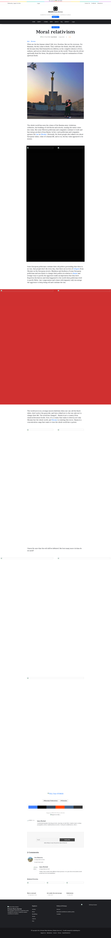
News (51, 21)
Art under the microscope (54, 893)
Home (33, 21)
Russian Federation (51, 800)
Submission (49, 932)
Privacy (58, 909)
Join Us (56, 21)
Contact (67, 21)
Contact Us (87, 3)
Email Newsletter (66, 932)
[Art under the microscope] (55, 887)
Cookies (59, 914)
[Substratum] (75, 887)
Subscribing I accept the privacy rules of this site (55, 842)
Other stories (55, 27)
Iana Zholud (54, 37)
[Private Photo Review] (55, 9)
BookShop (34, 914)
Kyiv (28, 41)
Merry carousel (31, 893)
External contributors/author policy (65, 911)
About (33, 916)
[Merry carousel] (36, 887)
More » (75, 824)
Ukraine (33, 41)
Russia (75, 273)
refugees (76, 269)
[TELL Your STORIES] (55, 794)
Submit (39, 21)
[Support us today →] (55, 815)
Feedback (93, 3)
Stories (46, 21)
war (37, 134)
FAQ (61, 21)
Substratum (69, 893)
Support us (43, 932)
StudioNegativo (76, 930)
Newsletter (100, 3)
